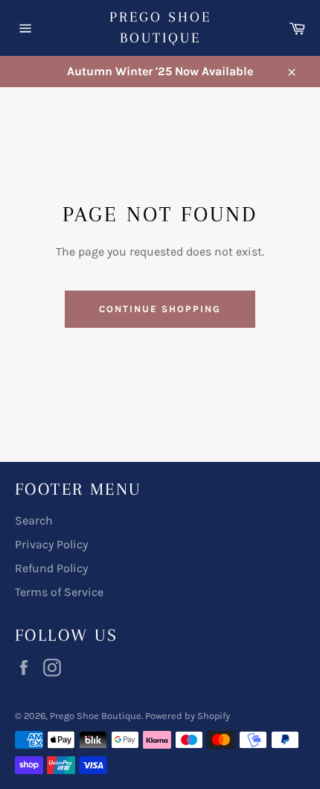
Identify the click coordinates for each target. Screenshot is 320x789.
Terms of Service (59, 592)
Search (34, 520)
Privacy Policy (51, 544)
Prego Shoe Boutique (160, 27)
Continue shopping (159, 308)
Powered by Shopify (187, 715)
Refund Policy (51, 568)
